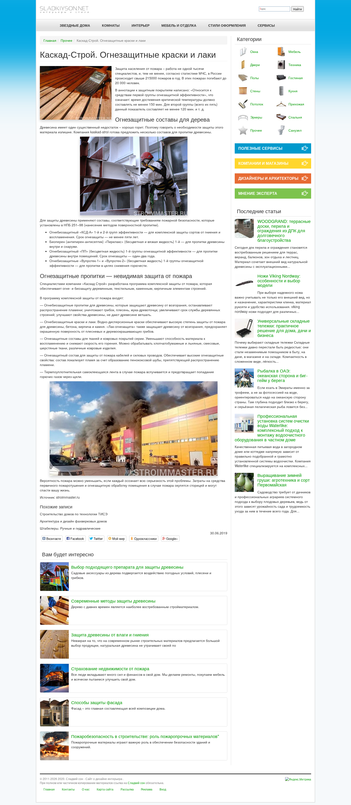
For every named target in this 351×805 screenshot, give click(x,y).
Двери (255, 64)
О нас (86, 789)
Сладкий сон (136, 783)
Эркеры (256, 117)
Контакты (68, 789)
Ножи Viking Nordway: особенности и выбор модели (278, 280)
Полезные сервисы (260, 148)
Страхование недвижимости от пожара (110, 668)
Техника (294, 64)
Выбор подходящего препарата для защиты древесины (127, 567)
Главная (49, 40)
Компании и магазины (263, 163)
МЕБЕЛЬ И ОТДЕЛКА (178, 25)
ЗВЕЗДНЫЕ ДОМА (75, 25)
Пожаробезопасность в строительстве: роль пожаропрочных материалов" (145, 736)
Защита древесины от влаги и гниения (110, 634)
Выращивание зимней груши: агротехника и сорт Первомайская (283, 480)
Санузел (295, 130)
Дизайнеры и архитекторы (268, 178)
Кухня (293, 90)
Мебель (294, 51)
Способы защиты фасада (96, 702)
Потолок (256, 104)
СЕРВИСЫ (266, 25)
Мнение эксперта (257, 193)
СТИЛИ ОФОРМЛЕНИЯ (227, 25)
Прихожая (296, 104)
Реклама (146, 789)
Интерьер (140, 25)
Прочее (66, 40)
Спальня (295, 117)
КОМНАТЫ (111, 25)
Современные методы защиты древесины (113, 601)
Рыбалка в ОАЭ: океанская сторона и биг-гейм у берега (282, 375)
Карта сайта (105, 789)
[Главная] (66, 9)
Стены (255, 90)
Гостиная (295, 77)
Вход (163, 789)
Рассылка (127, 789)
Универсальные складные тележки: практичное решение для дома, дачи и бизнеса (284, 328)
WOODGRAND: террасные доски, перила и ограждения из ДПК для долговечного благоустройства (284, 230)
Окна (254, 51)
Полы (254, 77)
